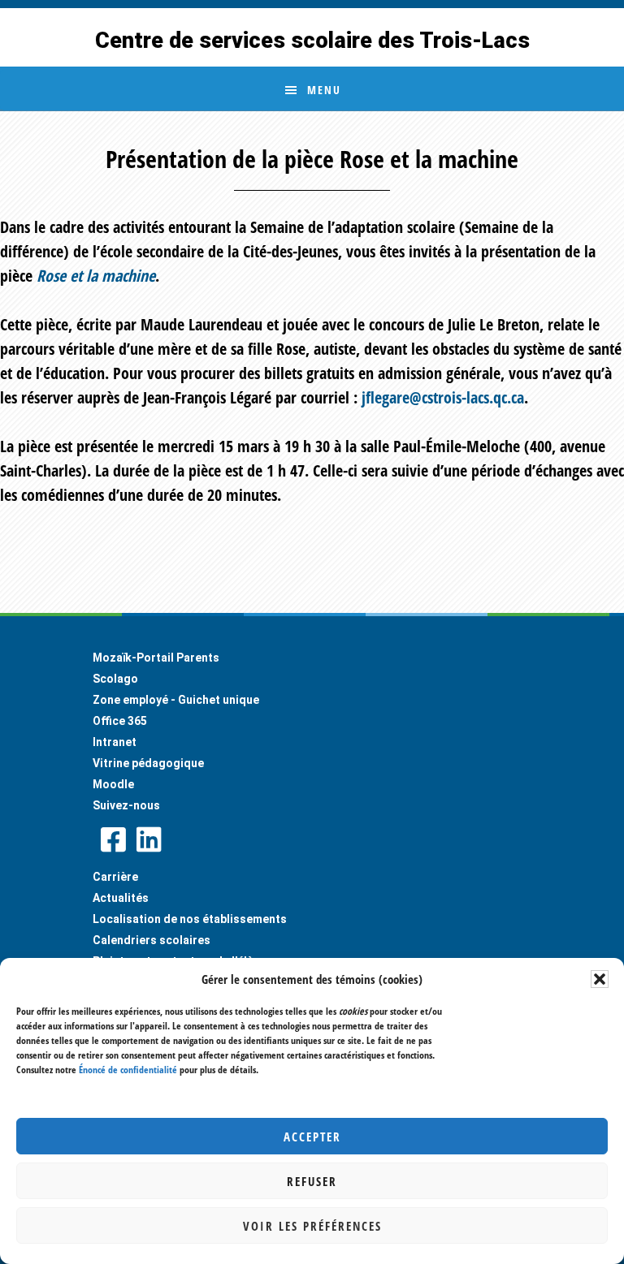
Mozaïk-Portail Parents (156, 657)
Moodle (113, 784)
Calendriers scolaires (151, 940)
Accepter (312, 1136)
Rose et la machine (96, 276)
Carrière (115, 876)
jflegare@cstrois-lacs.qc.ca (443, 397)
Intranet (114, 742)
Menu (324, 89)
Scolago (115, 678)
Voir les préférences (312, 1226)
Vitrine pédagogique (148, 763)
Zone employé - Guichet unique (176, 699)
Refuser (312, 1181)
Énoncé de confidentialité (128, 1069)
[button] (600, 979)
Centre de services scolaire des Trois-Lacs (312, 41)
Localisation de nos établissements (190, 918)
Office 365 (120, 720)
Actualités (121, 897)
